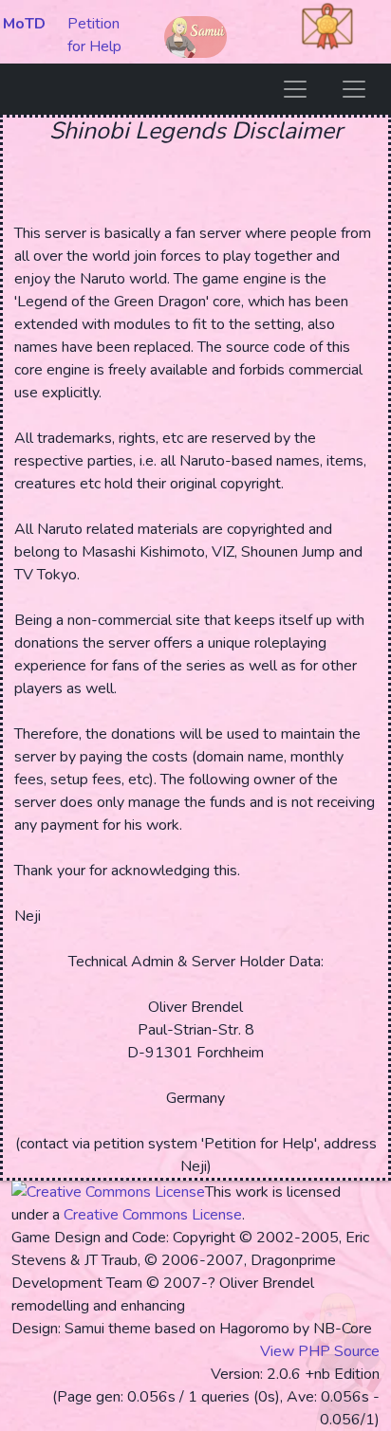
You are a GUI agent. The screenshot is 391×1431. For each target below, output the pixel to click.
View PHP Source (320, 1351)
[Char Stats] (354, 89)
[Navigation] (295, 89)
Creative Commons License (153, 1214)
